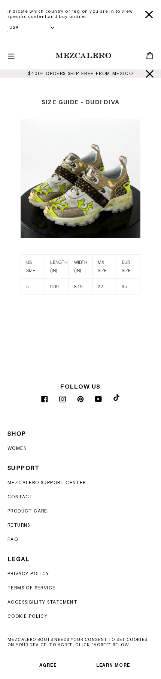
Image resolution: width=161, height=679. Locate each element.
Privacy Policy (28, 573)
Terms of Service (31, 588)
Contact (20, 496)
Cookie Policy (27, 616)
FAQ (12, 539)
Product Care (27, 511)
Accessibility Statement (42, 602)
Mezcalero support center (46, 482)
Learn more (113, 665)
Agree (48, 665)
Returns (18, 525)
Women (17, 448)
